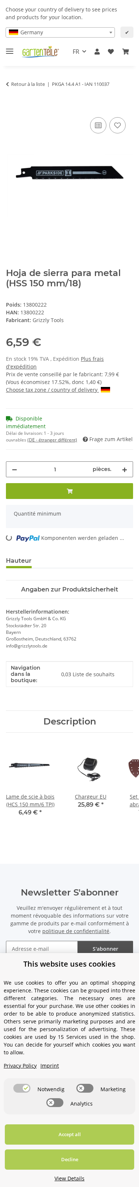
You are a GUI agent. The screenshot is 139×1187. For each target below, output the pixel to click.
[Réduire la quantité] (14, 469)
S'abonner (105, 948)
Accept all (70, 1134)
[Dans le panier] (12, 107)
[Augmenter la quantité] (124, 469)
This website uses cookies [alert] (69, 964)
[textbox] (60, 32)
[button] (97, 51)
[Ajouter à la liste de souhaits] (98, 125)
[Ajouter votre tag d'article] (117, 125)
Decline (69, 1159)
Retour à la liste (28, 84)
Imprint (49, 1065)
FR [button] (76, 52)
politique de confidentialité (75, 931)
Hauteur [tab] (19, 560)
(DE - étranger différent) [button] (52, 440)
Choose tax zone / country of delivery (52, 389)
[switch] (21, 1088)
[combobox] (60, 32)
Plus (87, 358)
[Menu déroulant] (9, 48)
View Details (69, 1178)
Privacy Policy (20, 1065)
